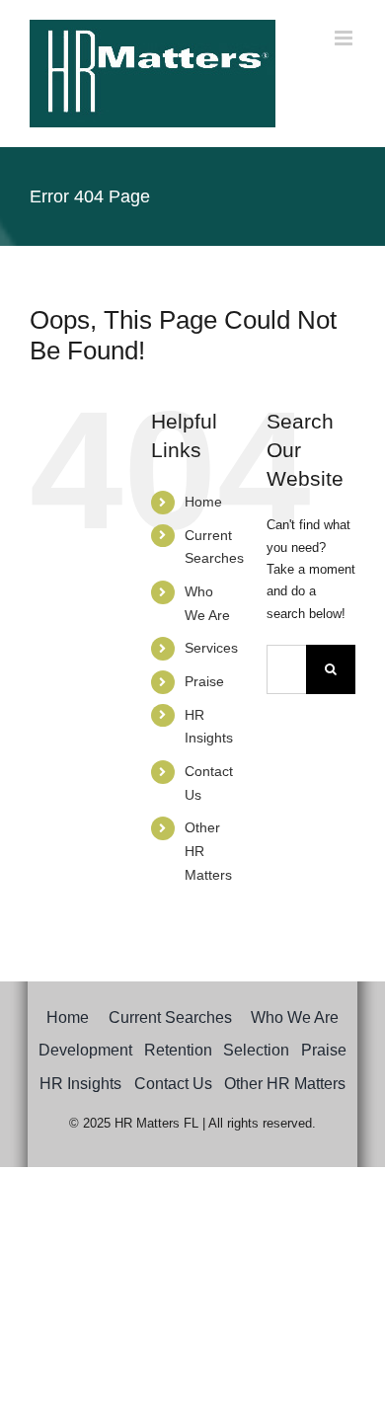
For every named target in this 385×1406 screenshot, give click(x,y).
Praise (204, 681)
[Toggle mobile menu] (345, 38)
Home (203, 501)
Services (211, 648)
